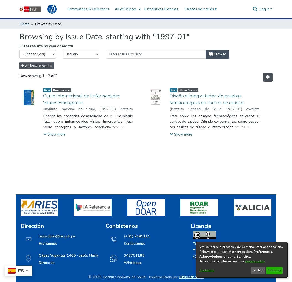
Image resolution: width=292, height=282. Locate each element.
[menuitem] (127, 9)
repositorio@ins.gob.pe (57, 236)
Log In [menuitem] (264, 9)
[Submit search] (255, 9)
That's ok (274, 270)
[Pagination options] (268, 77)
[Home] (41, 9)
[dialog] (241, 259)
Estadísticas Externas (161, 9)
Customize (206, 270)
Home (24, 24)
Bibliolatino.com (191, 276)
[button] (54, 134)
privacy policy (255, 261)
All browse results (38, 66)
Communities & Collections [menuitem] (88, 9)
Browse (219, 54)
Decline (258, 270)
